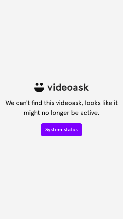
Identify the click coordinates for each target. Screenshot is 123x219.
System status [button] (61, 129)
